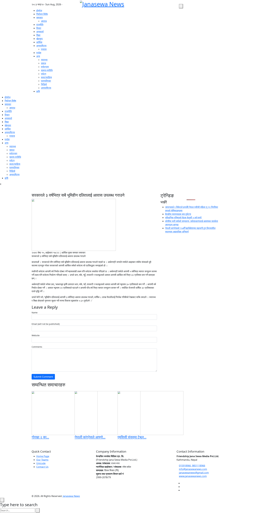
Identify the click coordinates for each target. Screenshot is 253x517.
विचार (38, 28)
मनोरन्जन (45, 66)
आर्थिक (39, 42)
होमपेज (39, 10)
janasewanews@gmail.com (194, 472)
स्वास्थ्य (44, 59)
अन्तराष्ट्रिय (41, 45)
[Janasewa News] (177, 6)
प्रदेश (38, 52)
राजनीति (39, 24)
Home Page (42, 456)
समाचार (39, 17)
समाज (43, 63)
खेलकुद (39, 38)
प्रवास (44, 49)
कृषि (38, 91)
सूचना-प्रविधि (47, 70)
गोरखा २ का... (40, 437)
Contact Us (42, 466)
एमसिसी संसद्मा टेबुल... (132, 437)
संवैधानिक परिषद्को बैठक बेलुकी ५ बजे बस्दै (183, 217)
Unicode (41, 463)
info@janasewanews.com (193, 469)
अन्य (38, 56)
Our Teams (42, 459)
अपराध (44, 21)
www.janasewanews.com (193, 476)
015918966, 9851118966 (192, 465)
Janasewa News (71, 496)
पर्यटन (43, 73)
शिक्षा (38, 35)
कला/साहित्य (46, 77)
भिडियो (44, 84)
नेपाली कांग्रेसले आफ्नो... (90, 437)
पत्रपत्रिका (46, 80)
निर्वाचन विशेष (42, 14)
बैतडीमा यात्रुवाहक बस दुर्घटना (178, 214)
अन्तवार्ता (40, 31)
